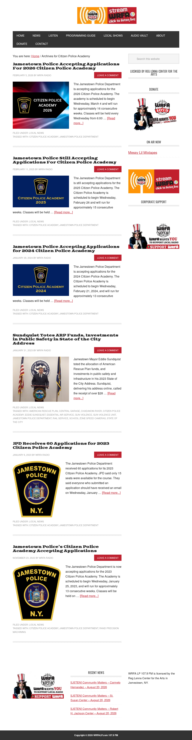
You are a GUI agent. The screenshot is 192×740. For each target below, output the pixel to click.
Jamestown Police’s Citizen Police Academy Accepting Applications (56, 549)
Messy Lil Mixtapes (142, 152)
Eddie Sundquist (35, 414)
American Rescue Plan (43, 410)
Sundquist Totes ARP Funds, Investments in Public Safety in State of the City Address (65, 339)
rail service (60, 418)
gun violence (83, 414)
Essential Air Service (60, 414)
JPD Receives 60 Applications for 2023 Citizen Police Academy (61, 445)
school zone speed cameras (87, 418)
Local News (36, 132)
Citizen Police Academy (43, 136)
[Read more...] (63, 212)
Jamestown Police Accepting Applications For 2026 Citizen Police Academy (66, 66)
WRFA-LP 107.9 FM (38, 14)
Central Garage (69, 410)
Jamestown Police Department (78, 136)
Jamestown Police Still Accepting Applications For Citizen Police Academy (64, 160)
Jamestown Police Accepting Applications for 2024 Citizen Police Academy (66, 249)
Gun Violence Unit (104, 414)
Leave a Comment (107, 75)
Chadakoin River (91, 410)
